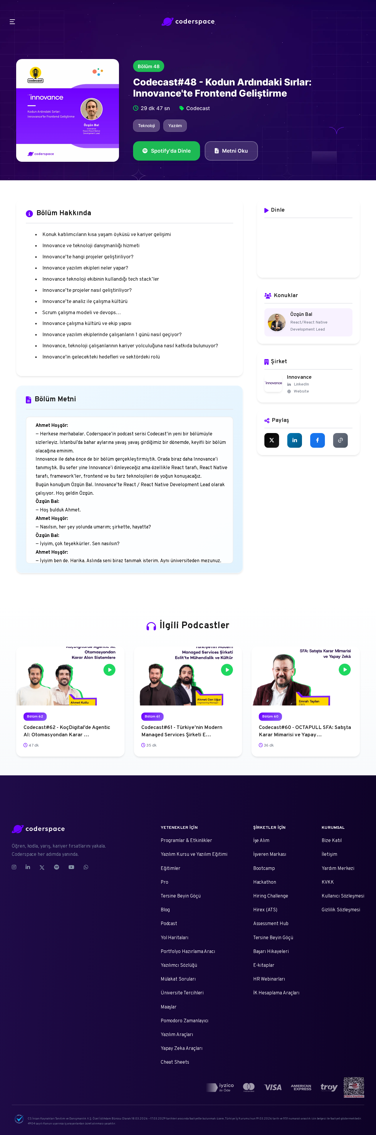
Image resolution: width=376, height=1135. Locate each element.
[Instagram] (16, 867)
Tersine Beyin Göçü (181, 896)
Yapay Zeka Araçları (181, 1049)
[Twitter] (42, 867)
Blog (165, 910)
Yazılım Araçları (177, 1035)
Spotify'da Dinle (171, 151)
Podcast (169, 924)
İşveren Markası (269, 855)
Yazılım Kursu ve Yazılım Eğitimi (194, 855)
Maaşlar (169, 1007)
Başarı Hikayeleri (271, 952)
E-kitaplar (263, 966)
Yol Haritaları (174, 938)
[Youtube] (71, 867)
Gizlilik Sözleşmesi (341, 910)
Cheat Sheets (175, 1062)
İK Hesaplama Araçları (276, 993)
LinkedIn (301, 384)
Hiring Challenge (270, 896)
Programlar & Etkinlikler (186, 841)
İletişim (329, 855)
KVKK (328, 882)
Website (301, 391)
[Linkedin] (28, 867)
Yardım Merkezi (338, 869)
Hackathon (264, 882)
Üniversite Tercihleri (182, 993)
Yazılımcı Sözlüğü (179, 966)
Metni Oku (235, 151)
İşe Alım (261, 841)
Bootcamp (264, 869)
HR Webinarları (269, 979)
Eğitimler (170, 869)
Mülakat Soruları (178, 979)
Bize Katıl (331, 841)
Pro (164, 882)
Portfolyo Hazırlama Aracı (188, 952)
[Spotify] (56, 867)
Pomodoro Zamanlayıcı (185, 1021)
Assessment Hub (270, 924)
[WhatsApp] (86, 867)
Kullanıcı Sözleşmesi (343, 896)
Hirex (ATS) (265, 910)
